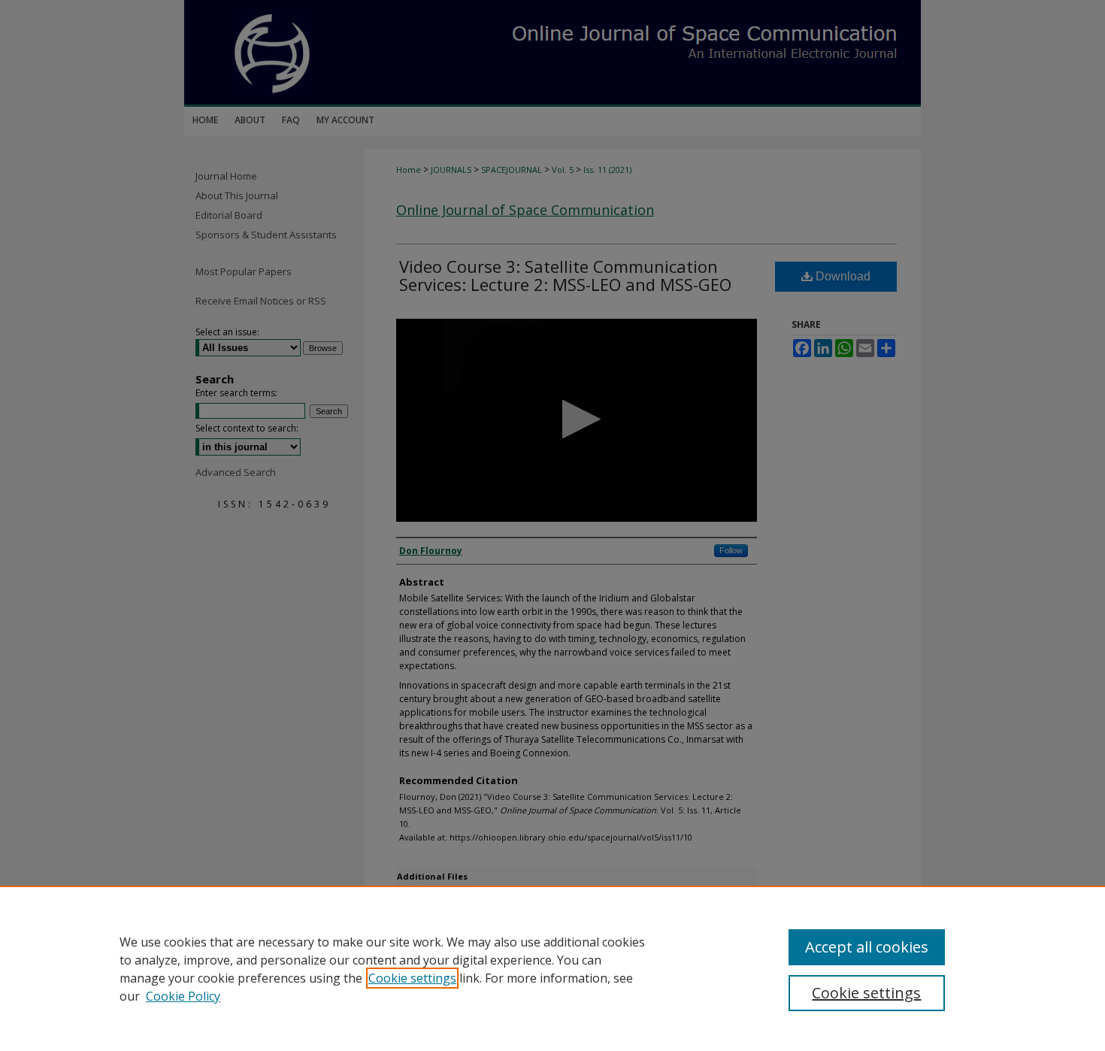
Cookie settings (412, 978)
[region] (552, 968)
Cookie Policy (183, 996)
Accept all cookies (866, 947)
